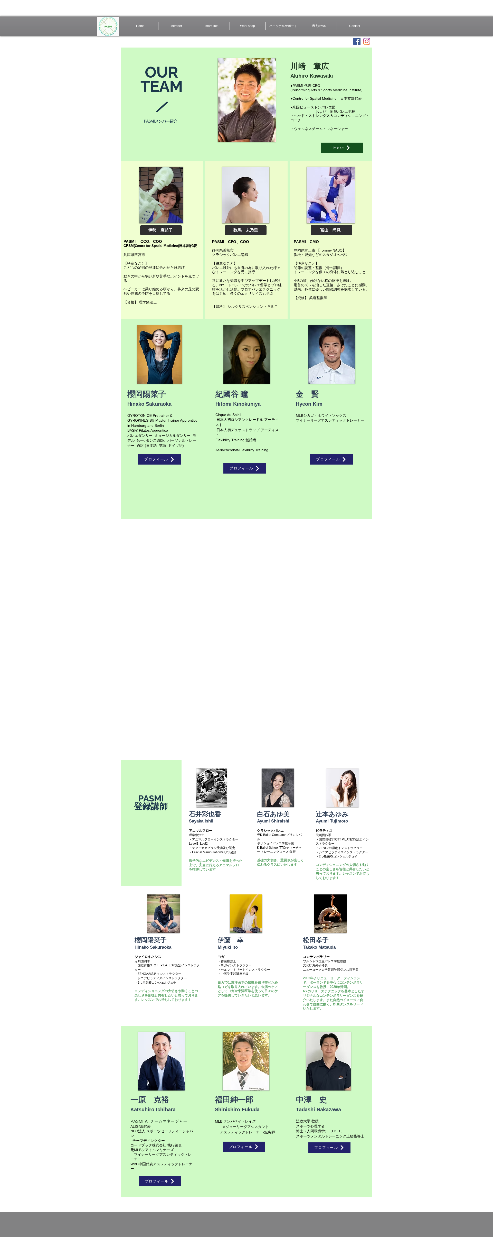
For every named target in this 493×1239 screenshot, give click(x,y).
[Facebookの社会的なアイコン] (357, 41)
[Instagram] (366, 41)
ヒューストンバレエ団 (318, 107)
